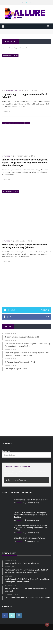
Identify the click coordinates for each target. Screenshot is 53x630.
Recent (5, 493)
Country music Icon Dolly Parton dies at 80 (18, 30)
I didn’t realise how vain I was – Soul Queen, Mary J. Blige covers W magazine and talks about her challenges (24, 162)
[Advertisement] (26, 285)
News (27, 123)
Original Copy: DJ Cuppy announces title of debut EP (24, 96)
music (16, 56)
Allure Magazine (8, 123)
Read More (6, 111)
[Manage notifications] (47, 625)
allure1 (7, 156)
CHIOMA (19, 503)
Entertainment (7, 56)
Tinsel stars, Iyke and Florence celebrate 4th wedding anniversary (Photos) (24, 246)
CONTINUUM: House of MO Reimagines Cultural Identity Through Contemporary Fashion (23, 34)
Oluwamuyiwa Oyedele (12, 91)
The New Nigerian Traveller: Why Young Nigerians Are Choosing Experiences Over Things (30, 527)
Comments (27, 493)
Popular (15, 493)
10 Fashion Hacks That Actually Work (29, 538)
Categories (6, 451)
